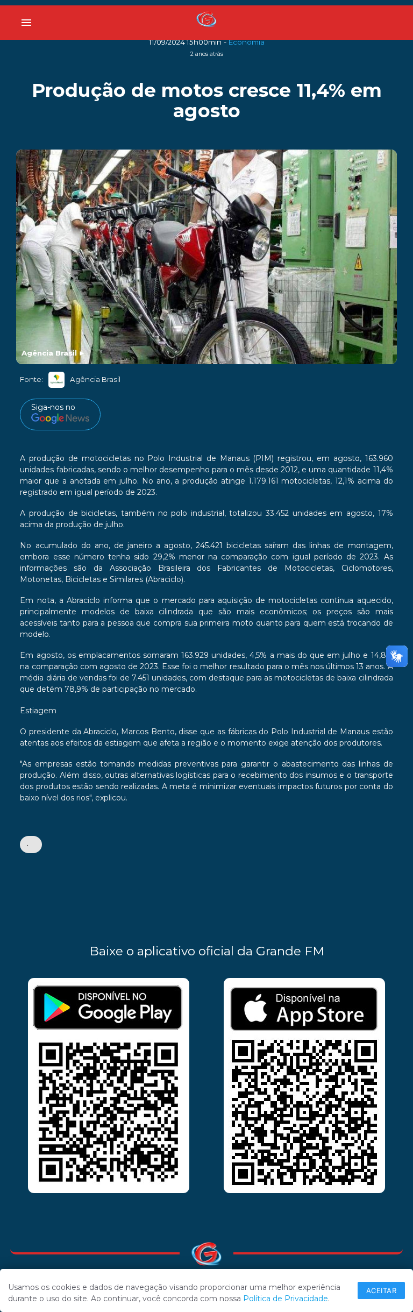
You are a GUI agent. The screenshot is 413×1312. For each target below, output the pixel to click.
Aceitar (381, 1290)
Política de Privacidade (285, 1298)
